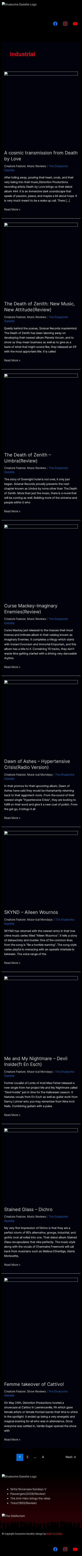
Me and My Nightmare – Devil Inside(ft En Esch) (36, 1061)
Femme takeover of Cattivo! (34, 1384)
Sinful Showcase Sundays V (28, 1489)
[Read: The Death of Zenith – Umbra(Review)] (41, 410)
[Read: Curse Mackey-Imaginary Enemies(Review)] (41, 561)
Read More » (12, 209)
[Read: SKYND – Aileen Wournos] (41, 868)
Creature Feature (15, 166)
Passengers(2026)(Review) (27, 1494)
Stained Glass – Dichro (28, 1209)
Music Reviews (36, 166)
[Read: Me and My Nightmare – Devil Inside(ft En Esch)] (41, 1013)
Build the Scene (54, 1534)
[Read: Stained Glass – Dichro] (41, 1165)
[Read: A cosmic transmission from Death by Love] (41, 108)
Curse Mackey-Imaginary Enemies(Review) (30, 608)
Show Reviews (36, 1391)
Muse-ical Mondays (40, 774)
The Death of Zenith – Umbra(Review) (27, 458)
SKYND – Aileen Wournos (31, 912)
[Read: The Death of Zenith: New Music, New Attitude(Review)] (41, 259)
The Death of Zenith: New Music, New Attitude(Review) (39, 306)
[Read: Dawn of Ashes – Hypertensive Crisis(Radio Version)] (41, 717)
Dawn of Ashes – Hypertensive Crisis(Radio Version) (37, 764)
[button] (40, 13)
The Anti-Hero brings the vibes (30, 1498)
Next (71, 1457)
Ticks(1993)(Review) (23, 1503)
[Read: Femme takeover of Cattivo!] (41, 1327)
